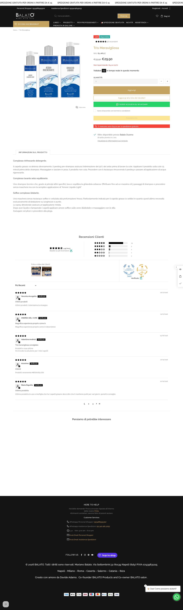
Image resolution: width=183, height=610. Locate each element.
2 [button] (88, 404)
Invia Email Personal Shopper (81, 535)
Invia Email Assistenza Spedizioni (82, 540)
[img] (20, 293)
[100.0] (129, 269)
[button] (101, 42)
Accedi (165, 8)
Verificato (135, 278)
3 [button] (92, 404)
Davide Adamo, (69, 577)
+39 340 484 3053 (103, 526)
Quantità (98, 78)
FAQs (96, 511)
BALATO (25, 16)
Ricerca (123, 16)
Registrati (156, 8)
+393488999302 (38, 8)
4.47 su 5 (67, 248)
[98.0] (142, 269)
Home (15, 30)
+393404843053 (75, 8)
